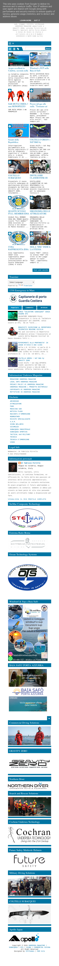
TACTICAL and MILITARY (20, 434)
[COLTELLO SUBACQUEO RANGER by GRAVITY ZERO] (18, 166)
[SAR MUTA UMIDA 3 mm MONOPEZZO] (18, 95)
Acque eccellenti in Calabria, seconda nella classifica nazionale (18, 71)
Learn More (25, 20)
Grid (10, 49)
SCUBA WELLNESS (16, 424)
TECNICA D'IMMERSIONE (19, 440)
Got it (37, 20)
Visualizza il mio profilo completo (27, 499)
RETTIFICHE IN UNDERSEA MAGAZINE (25, 392)
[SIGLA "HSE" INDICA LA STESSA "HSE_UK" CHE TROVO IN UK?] (40, 238)
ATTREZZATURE (16, 404)
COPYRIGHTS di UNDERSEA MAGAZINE (25, 390)
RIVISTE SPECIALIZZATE (20, 419)
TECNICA (13, 437)
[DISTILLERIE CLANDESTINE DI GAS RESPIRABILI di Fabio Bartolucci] (40, 166)
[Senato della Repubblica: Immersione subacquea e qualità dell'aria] (18, 131)
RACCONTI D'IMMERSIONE (20, 414)
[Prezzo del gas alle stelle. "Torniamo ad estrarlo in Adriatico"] (40, 95)
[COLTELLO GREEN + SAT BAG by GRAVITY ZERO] (40, 131)
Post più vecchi (41, 270)
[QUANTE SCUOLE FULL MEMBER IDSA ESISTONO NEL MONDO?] (18, 202)
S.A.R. (13, 422)
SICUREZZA (14, 427)
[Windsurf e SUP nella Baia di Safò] (40, 59)
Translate (28, 286)
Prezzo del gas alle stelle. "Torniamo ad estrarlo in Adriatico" (39, 106)
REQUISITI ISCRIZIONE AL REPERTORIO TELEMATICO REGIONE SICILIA (34, 328)
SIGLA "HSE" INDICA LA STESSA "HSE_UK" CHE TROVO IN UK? (40, 251)
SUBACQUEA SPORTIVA (18, 432)
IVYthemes (30, 951)
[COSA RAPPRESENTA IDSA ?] (18, 238)
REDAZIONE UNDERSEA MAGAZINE (23, 379)
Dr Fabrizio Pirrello (30, 463)
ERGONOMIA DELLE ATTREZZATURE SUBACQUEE (40, 214)
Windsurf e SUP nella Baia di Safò (39, 69)
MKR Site (41, 951)
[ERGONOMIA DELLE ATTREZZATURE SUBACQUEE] (40, 202)
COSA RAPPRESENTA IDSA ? (18, 249)
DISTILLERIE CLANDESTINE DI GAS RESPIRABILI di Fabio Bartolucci (40, 179)
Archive (44, 308)
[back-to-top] (49, 718)
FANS (12, 406)
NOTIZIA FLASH (16, 411)
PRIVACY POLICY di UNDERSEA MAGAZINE (27, 384)
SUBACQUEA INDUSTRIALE (20, 429)
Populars (15, 308)
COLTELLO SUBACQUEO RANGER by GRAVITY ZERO (15, 179)
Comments (29, 308)
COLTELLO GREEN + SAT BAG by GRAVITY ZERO (40, 142)
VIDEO (12, 442)
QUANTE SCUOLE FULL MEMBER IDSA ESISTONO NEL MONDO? (18, 215)
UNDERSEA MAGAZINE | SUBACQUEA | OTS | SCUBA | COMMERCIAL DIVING (29, 946)
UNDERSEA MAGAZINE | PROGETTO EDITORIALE (28, 387)
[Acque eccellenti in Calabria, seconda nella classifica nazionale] (18, 59)
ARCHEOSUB (14, 401)
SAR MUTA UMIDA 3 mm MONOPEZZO (18, 105)
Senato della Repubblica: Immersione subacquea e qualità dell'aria (18, 143)
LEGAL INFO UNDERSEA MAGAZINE (23, 382)
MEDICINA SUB (16, 409)
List (14, 49)
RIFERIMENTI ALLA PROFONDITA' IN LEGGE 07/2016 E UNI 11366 (33, 344)
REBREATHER (15, 417)
